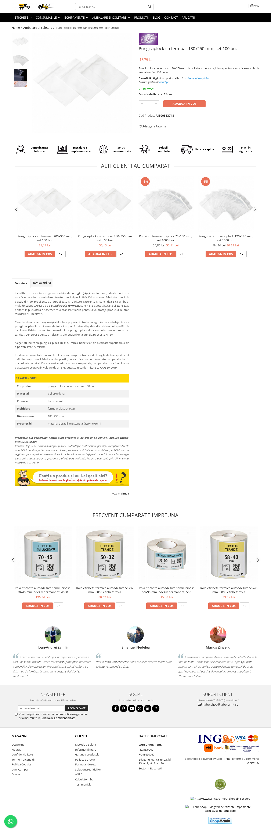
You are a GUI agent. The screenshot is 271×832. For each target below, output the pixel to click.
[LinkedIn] (147, 708)
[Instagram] (155, 708)
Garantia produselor (88, 754)
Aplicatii (188, 17)
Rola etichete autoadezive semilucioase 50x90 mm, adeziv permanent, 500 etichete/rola (167, 590)
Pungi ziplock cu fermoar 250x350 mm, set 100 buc (105, 238)
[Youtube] (131, 708)
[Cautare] (149, 6)
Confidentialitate (22, 754)
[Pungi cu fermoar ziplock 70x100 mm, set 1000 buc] (166, 204)
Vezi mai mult (120, 493)
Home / (17, 28)
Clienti (81, 736)
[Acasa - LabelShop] (33, 6)
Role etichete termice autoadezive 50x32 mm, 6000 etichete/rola (104, 590)
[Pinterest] (123, 708)
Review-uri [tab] (42, 282)
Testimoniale (83, 784)
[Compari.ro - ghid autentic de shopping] (220, 784)
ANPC (78, 774)
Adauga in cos (184, 104)
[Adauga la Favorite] (61, 254)
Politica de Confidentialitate (58, 718)
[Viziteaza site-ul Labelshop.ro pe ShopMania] (220, 820)
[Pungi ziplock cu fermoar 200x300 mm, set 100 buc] (45, 204)
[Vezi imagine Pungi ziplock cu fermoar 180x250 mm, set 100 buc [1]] (20, 60)
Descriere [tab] (21, 283)
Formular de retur (86, 764)
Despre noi (18, 744)
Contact (17, 774)
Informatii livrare (85, 749)
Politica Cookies (21, 764)
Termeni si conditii (23, 759)
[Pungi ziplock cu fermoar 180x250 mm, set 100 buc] (82, 83)
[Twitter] (139, 708)
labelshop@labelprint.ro (220, 704)
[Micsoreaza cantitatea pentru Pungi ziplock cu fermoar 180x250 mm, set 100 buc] (142, 103)
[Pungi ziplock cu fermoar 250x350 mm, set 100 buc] (105, 204)
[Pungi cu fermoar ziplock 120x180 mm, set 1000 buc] (226, 204)
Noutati (16, 749)
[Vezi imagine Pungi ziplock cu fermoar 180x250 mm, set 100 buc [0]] (20, 42)
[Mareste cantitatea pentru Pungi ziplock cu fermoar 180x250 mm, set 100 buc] (156, 103)
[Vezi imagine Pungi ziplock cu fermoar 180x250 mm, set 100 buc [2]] (20, 78)
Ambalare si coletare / (39, 28)
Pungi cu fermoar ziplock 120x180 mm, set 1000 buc (226, 238)
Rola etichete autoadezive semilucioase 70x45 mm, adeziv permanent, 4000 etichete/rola (43, 590)
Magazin (19, 736)
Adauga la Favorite (154, 126)
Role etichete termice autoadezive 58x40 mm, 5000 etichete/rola (228, 590)
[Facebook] (115, 708)
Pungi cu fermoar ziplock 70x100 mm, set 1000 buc (165, 238)
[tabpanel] (82, 83)
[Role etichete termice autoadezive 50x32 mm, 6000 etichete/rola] (105, 554)
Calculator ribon (85, 779)
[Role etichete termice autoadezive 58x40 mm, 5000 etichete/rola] (229, 554)
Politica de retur (85, 759)
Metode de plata (85, 744)
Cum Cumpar (20, 769)
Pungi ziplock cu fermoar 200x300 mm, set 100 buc (45, 238)
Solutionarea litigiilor (88, 769)
